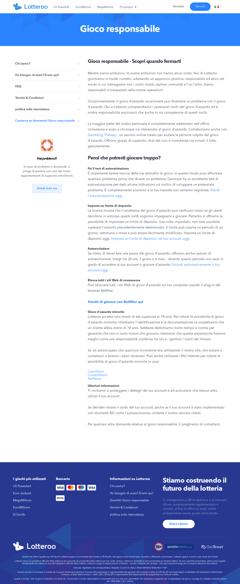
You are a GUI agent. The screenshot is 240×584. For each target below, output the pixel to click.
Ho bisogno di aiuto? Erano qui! (37, 75)
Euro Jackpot (22, 493)
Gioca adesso (178, 524)
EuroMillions (21, 507)
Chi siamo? (22, 63)
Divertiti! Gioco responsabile (129, 500)
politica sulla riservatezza (32, 109)
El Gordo (19, 514)
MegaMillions (22, 500)
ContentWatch (97, 375)
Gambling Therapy (102, 135)
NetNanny (94, 378)
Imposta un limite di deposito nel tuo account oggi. (150, 238)
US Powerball (22, 486)
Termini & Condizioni (29, 98)
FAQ (18, 86)
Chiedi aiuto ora (47, 188)
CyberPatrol (96, 371)
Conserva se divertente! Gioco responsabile (45, 120)
